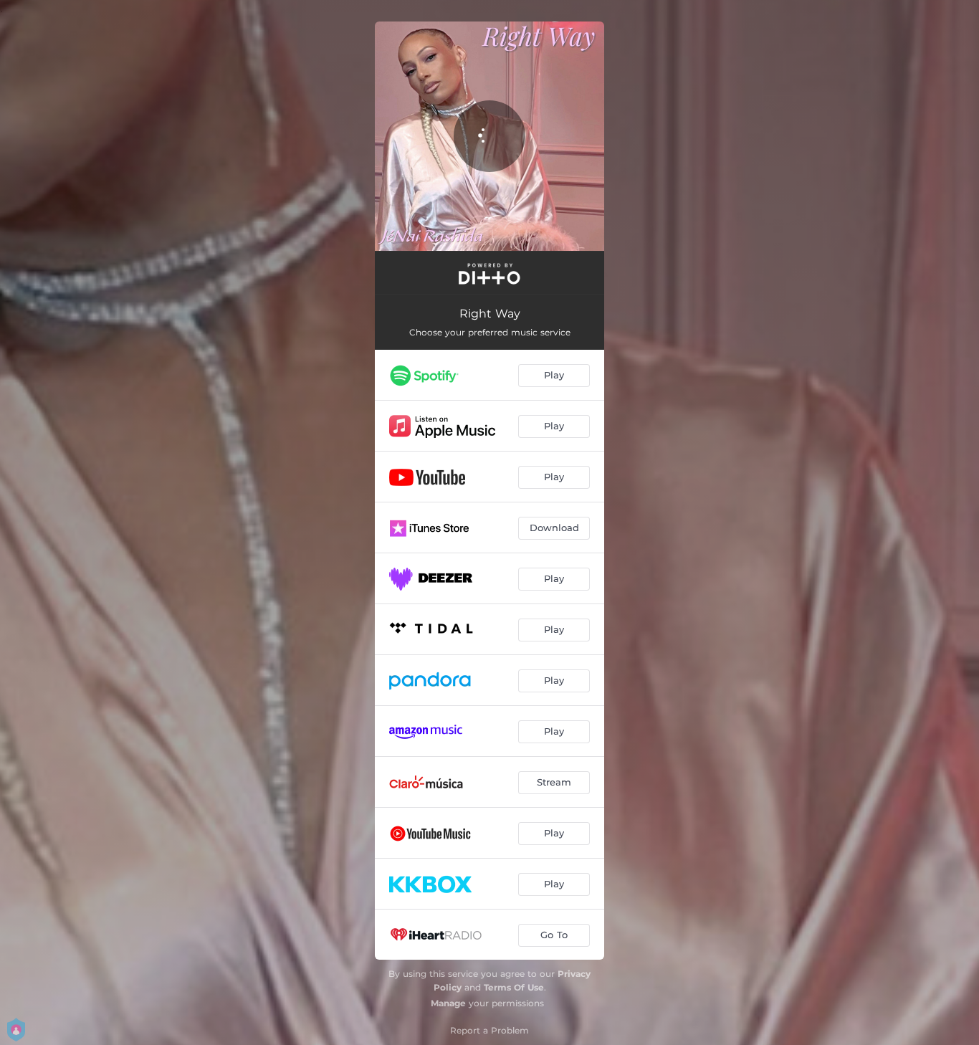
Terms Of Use (514, 987)
